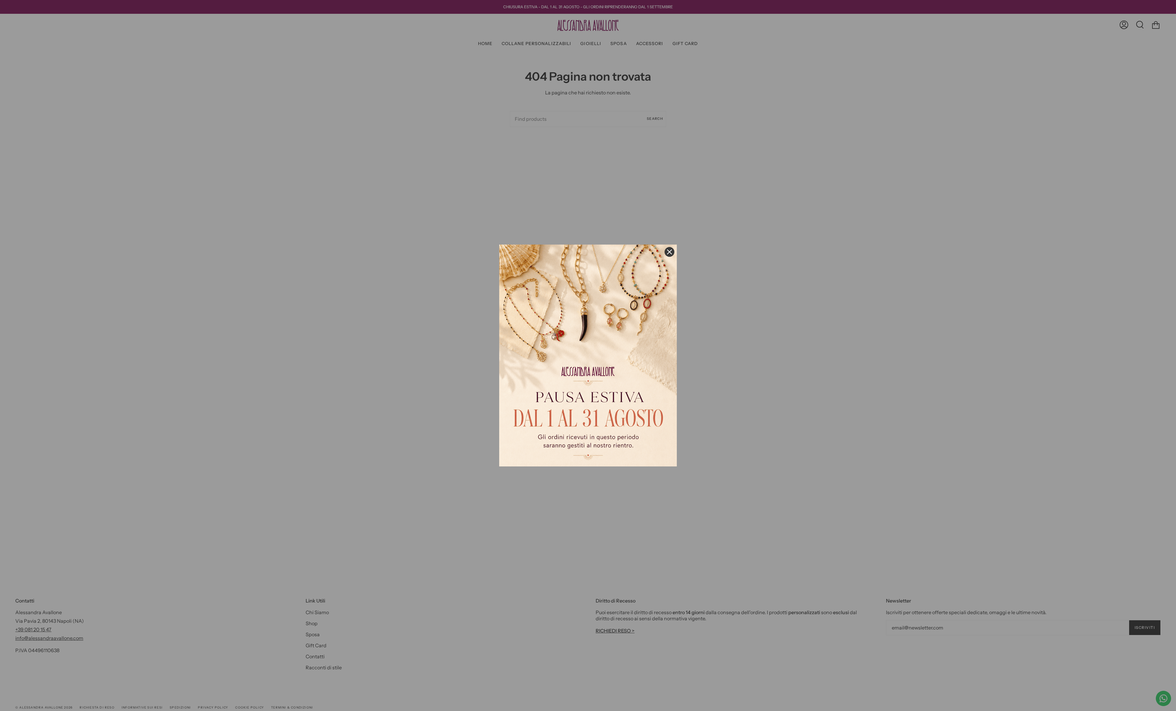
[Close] (669, 252)
